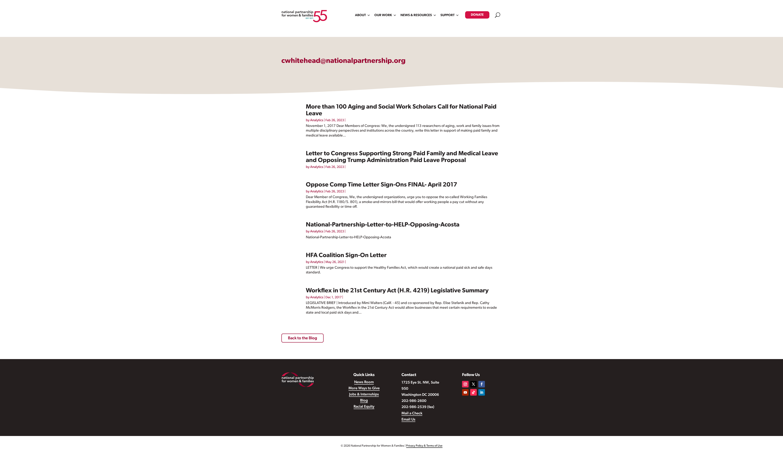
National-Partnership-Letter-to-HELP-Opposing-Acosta (382, 225)
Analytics (316, 120)
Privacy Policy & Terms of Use (424, 445)
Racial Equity (364, 407)
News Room (364, 382)
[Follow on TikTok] (473, 392)
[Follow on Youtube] (465, 392)
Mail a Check (411, 413)
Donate (477, 15)
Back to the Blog (302, 338)
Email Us (408, 420)
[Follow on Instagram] (465, 384)
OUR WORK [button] (383, 15)
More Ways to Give (364, 388)
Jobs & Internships (364, 394)
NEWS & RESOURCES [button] (416, 15)
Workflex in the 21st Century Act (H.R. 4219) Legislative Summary (397, 291)
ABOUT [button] (360, 15)
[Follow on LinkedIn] (481, 392)
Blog (364, 401)
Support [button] (447, 15)
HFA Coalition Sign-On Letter (346, 255)
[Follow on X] (473, 384)
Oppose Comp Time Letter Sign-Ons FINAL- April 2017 (381, 185)
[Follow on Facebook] (481, 384)
